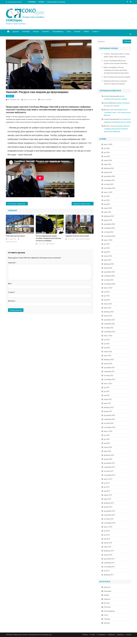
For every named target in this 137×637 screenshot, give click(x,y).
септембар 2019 (109, 475)
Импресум (111, 634)
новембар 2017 (109, 563)
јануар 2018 (108, 555)
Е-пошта (11, 292)
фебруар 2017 (109, 575)
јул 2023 (107, 292)
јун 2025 (107, 200)
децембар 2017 (109, 559)
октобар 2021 (108, 375)
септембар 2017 (109, 567)
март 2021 (107, 403)
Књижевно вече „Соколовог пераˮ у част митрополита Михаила (117, 112)
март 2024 (107, 260)
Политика (45, 31)
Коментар (12, 263)
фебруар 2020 (109, 455)
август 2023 (108, 288)
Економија (26, 31)
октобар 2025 (108, 184)
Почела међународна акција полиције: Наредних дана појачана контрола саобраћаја (48, 238)
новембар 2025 (109, 180)
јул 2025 (107, 196)
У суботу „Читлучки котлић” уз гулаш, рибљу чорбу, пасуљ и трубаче (117, 55)
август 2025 (108, 192)
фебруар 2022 (109, 359)
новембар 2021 (109, 371)
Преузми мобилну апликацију (56, 2)
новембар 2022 (109, 324)
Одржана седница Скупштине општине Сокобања (83, 204)
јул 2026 (107, 148)
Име (10, 283)
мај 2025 (107, 204)
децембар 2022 (109, 320)
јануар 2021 (108, 411)
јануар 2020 (108, 459)
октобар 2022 (108, 328)
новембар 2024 (109, 228)
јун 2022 (107, 344)
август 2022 (108, 335)
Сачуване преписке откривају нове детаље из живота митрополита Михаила (117, 128)
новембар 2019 (109, 467)
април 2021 (108, 399)
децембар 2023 (109, 272)
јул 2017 (107, 571)
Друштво (15, 31)
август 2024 (108, 240)
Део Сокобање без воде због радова (117, 77)
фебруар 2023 (109, 312)
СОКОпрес (14, 20)
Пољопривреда (57, 31)
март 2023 (107, 308)
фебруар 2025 (109, 216)
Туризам (107, 619)
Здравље (107, 599)
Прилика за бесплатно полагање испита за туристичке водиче (115, 82)
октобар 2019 (108, 471)
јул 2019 (107, 483)
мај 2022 (107, 347)
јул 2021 (107, 387)
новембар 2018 (109, 515)
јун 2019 (107, 487)
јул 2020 (107, 435)
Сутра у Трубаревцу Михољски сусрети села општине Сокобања (115, 62)
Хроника (77, 31)
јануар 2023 (108, 316)
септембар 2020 (109, 427)
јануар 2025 (108, 220)
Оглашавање (102, 634)
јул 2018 (107, 531)
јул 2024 (107, 244)
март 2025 (107, 212)
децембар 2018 (109, 511)
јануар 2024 (108, 268)
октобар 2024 (108, 232)
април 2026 (108, 160)
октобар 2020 (108, 423)
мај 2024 (107, 252)
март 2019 (107, 499)
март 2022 (107, 355)
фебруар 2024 (109, 264)
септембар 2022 (109, 332)
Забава (86, 31)
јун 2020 (107, 439)
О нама (94, 31)
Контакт (128, 634)
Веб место (11, 301)
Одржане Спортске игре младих (77, 236)
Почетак (85, 634)
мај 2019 (107, 491)
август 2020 (108, 431)
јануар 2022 (108, 363)
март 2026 (107, 164)
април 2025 (108, 208)
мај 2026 (107, 156)
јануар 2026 (108, 172)
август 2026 (108, 144)
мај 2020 (107, 443)
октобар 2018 (108, 519)
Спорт (69, 31)
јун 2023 (107, 296)
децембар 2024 (109, 224)
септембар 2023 (109, 284)
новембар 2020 (109, 419)
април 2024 (108, 256)
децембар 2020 (109, 415)
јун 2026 (107, 152)
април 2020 (108, 447)
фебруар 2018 (109, 551)
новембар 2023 (109, 276)
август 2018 (108, 527)
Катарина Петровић (84, 239)
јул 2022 (107, 339)
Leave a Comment (45, 99)
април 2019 (108, 495)
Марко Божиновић (30, 99)
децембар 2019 (109, 463)
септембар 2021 (109, 379)
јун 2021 (107, 391)
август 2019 (108, 479)
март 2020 (107, 451)
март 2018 (107, 547)
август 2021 (108, 383)
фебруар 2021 (109, 407)
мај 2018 (107, 539)
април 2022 (108, 351)
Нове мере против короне (15, 236)
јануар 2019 (108, 507)
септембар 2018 (109, 523)
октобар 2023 (108, 280)
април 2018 (108, 543)
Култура (36, 31)
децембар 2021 (109, 367)
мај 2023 (107, 300)
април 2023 (108, 304)
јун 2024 (107, 248)
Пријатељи (120, 634)
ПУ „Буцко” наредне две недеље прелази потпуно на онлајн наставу (18, 204)
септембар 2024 (109, 236)
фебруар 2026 (109, 168)
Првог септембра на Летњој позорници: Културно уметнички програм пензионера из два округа (116, 70)
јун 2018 (107, 535)
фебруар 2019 (109, 503)
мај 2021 (107, 395)
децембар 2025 (109, 176)
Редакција (51, 243)
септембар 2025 (109, 188)
